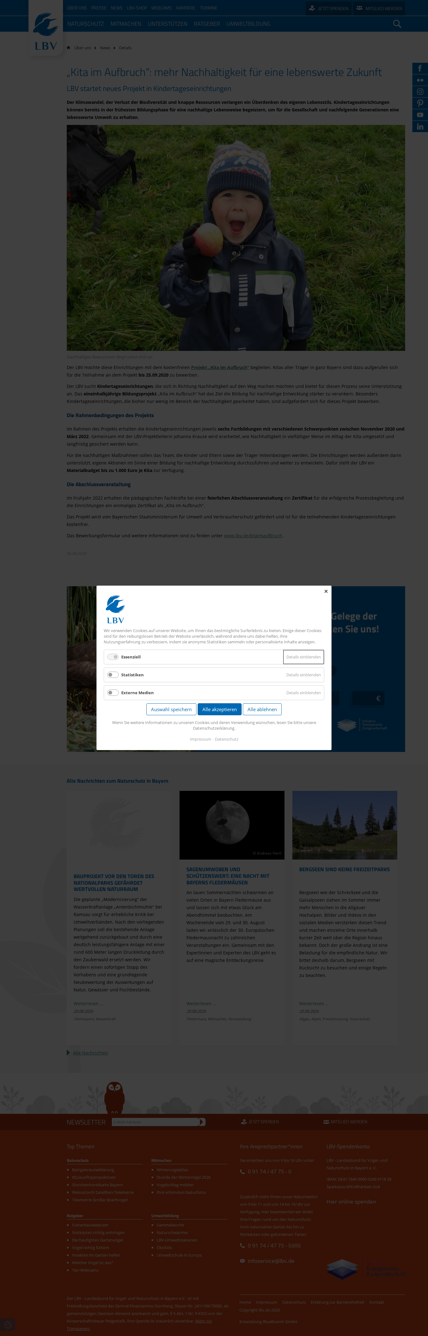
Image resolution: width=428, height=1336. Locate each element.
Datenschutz (226, 739)
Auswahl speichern (171, 709)
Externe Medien (137, 693)
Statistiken (132, 675)
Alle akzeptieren (219, 709)
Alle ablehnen (262, 709)
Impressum (200, 739)
